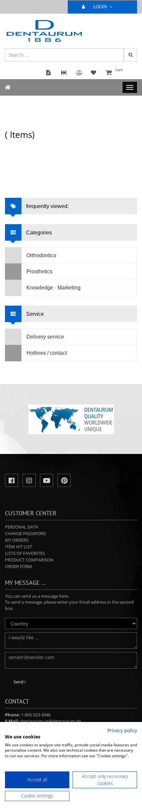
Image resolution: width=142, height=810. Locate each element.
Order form (18, 566)
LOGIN (100, 6)
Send (19, 682)
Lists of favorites (25, 553)
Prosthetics (39, 271)
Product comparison (29, 560)
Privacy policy (122, 730)
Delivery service (45, 337)
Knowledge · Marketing (53, 287)
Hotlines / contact (46, 353)
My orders (16, 540)
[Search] (130, 54)
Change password (25, 533)
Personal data (21, 527)
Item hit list (18, 547)
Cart (119, 69)
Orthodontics (41, 255)
